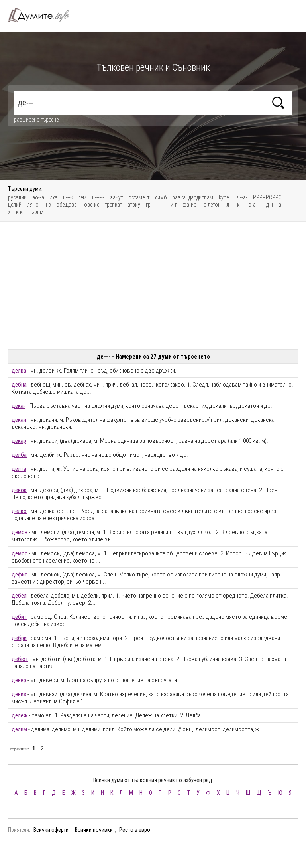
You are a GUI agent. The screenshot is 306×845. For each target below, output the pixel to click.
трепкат (113, 204)
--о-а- (251, 204)
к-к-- (21, 212)
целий (15, 204)
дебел (19, 595)
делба (19, 454)
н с (47, 204)
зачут (116, 197)
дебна (19, 384)
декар (19, 440)
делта (19, 468)
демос (19, 553)
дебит (19, 616)
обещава (66, 204)
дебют (20, 659)
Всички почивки (94, 830)
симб (161, 197)
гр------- (154, 204)
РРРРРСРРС (267, 197)
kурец (225, 197)
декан (19, 419)
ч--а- (242, 197)
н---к (68, 197)
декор (19, 490)
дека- (19, 405)
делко (19, 511)
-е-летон (211, 204)
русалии (17, 197)
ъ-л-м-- (39, 212)
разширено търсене (36, 119)
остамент (138, 197)
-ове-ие (90, 204)
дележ (19, 715)
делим (19, 729)
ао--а (38, 197)
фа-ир (189, 204)
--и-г (172, 204)
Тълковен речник (43, 15)
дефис (19, 574)
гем (82, 197)
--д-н (268, 204)
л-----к (232, 204)
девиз (19, 694)
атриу (134, 204)
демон (19, 532)
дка (53, 197)
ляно (33, 204)
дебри (19, 638)
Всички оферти (51, 830)
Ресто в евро (134, 830)
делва (19, 370)
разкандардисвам (192, 197)
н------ (98, 197)
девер (19, 680)
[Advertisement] (153, 286)
